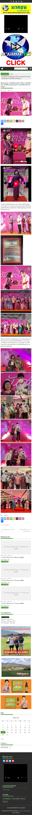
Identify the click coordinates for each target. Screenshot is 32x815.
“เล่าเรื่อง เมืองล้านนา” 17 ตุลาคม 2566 (16, 594)
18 (11, 730)
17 (7, 730)
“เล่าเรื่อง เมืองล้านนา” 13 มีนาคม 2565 (25, 530)
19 (16, 730)
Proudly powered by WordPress (10, 810)
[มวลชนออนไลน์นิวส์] (2, 68)
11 (11, 727)
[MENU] (30, 68)
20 (20, 730)
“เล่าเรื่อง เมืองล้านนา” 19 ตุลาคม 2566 (16, 571)
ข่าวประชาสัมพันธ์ (5, 525)
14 (25, 727)
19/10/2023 (4, 578)
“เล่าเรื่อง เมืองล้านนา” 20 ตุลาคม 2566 (16, 548)
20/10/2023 (4, 555)
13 (20, 727)
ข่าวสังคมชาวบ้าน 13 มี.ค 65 (7, 530)
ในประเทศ (5, 801)
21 (25, 730)
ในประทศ (23, 798)
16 (3, 730)
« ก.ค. (2, 739)
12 (16, 727)
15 (29, 727)
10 (7, 727)
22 (29, 730)
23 (3, 732)
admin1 (10, 90)
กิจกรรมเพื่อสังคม (6, 798)
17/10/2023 (4, 601)
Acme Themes (16, 812)
